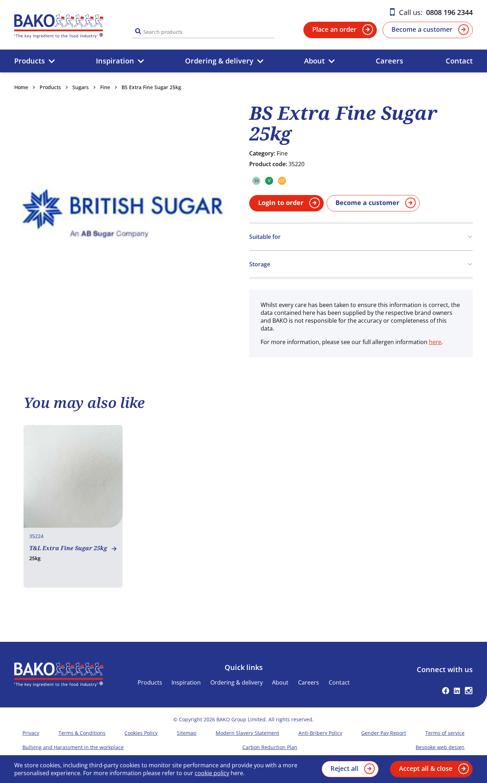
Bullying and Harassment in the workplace (73, 747)
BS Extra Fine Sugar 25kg (151, 87)
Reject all (344, 768)
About (314, 61)
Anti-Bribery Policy (320, 733)
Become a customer (421, 29)
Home (21, 87)
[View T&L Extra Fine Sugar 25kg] (73, 506)
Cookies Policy (141, 733)
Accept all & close (425, 768)
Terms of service (445, 733)
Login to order (280, 202)
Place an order (334, 29)
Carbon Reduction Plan (269, 747)
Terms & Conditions (82, 733)
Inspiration (115, 61)
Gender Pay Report (383, 733)
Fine (105, 87)
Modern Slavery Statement (247, 733)
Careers (389, 61)
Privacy (30, 733)
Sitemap (186, 733)
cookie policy (212, 773)
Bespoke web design (440, 747)
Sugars (80, 87)
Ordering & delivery (219, 61)
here (435, 342)
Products (29, 61)
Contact (459, 61)
